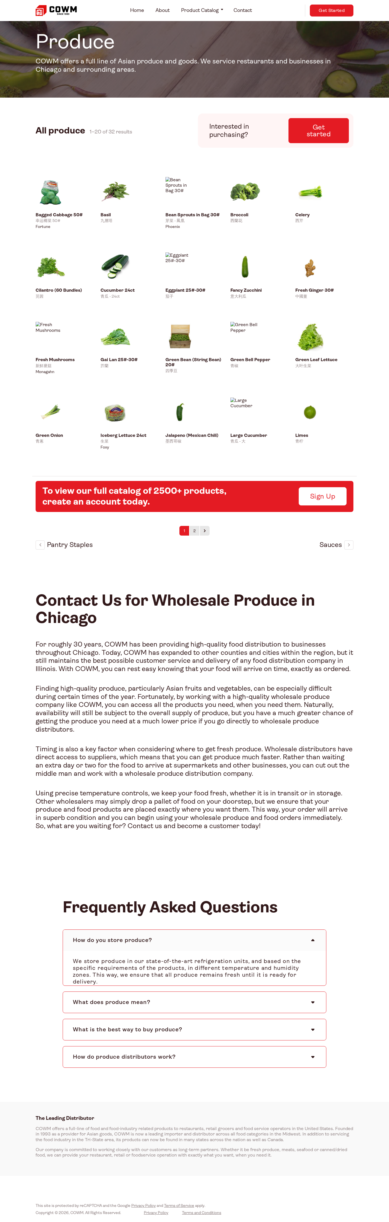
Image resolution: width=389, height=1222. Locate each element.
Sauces (331, 545)
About (162, 10)
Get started (319, 130)
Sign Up (322, 496)
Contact (243, 10)
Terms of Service (179, 1205)
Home (137, 10)
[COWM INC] (56, 10)
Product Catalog (200, 10)
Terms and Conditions (201, 1212)
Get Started (332, 10)
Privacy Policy (143, 1205)
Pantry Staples (70, 545)
